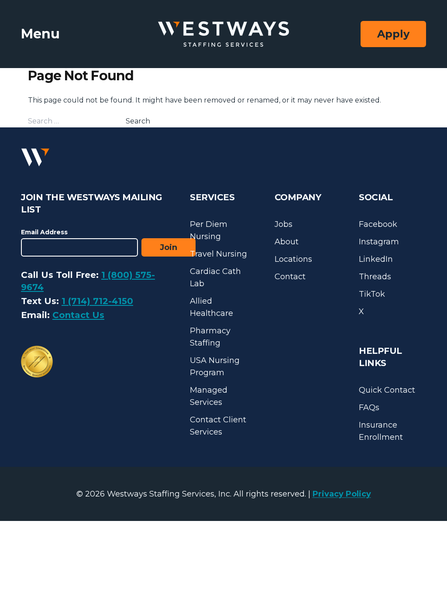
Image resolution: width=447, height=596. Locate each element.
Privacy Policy (342, 494)
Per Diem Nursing (208, 230)
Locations (293, 259)
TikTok (372, 294)
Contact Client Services (218, 426)
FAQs (369, 407)
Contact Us (78, 315)
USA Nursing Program (215, 366)
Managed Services (208, 396)
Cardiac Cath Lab (215, 277)
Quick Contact (387, 390)
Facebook (378, 224)
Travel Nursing (218, 254)
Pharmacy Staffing (210, 337)
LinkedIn (376, 259)
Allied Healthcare (211, 307)
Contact (290, 276)
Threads (375, 276)
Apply (393, 33)
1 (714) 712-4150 (97, 301)
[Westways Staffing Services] (223, 34)
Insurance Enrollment (381, 431)
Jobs (283, 224)
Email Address (44, 232)
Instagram (379, 242)
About (287, 242)
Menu (40, 34)
